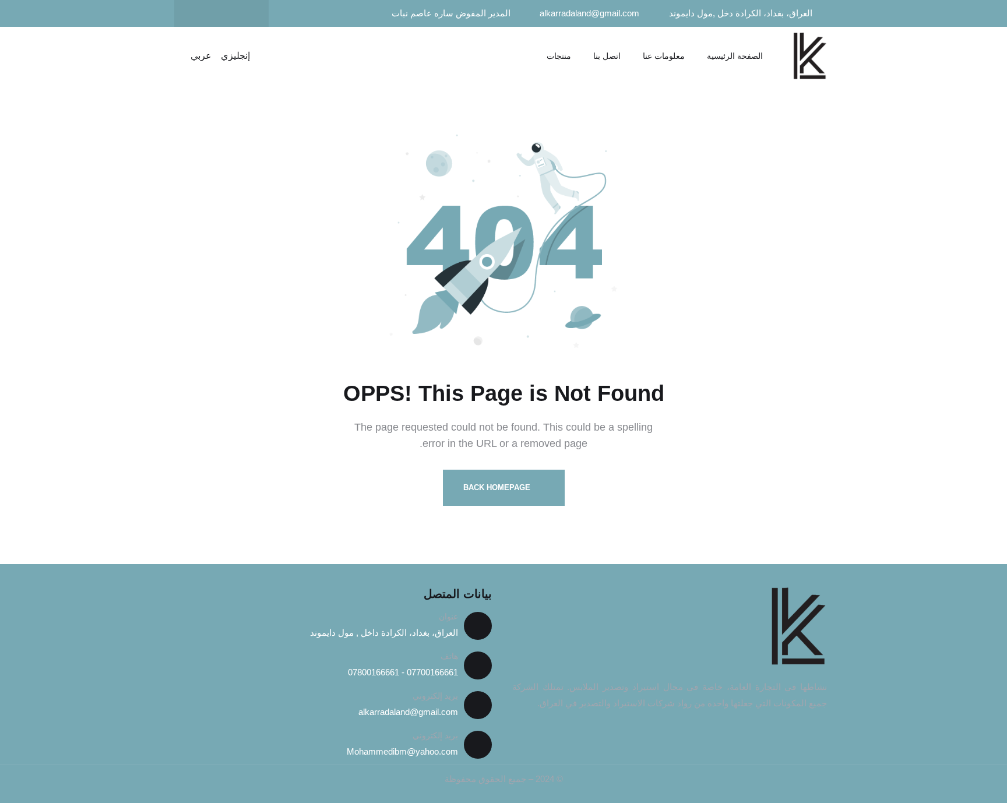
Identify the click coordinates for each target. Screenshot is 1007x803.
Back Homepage (498, 487)
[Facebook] (244, 13)
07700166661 (431, 672)
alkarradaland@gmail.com (408, 712)
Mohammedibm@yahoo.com (402, 751)
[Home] (809, 56)
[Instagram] (199, 13)
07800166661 (373, 672)
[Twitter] (221, 13)
